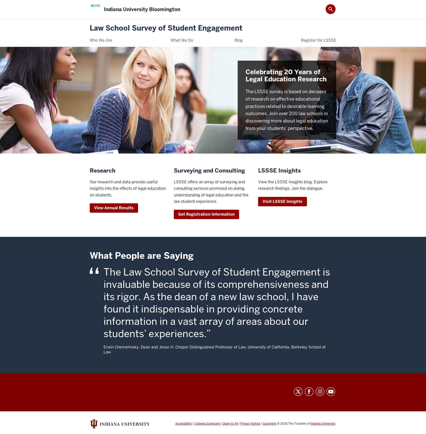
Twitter (298, 391)
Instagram (320, 391)
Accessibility (183, 424)
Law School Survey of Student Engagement (166, 28)
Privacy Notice (250, 424)
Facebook (309, 391)
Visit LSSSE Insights (282, 201)
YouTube (330, 391)
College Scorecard (207, 424)
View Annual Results (114, 207)
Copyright (269, 424)
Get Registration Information (206, 214)
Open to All (230, 424)
